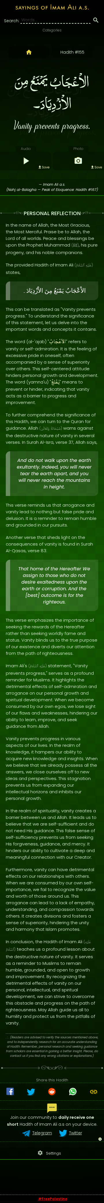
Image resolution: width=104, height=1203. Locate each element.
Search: (11, 21)
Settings (49, 1153)
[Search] (96, 21)
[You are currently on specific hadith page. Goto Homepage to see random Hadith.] (29, 52)
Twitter (75, 1133)
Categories (52, 30)
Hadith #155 (72, 52)
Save (45, 167)
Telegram (42, 1133)
